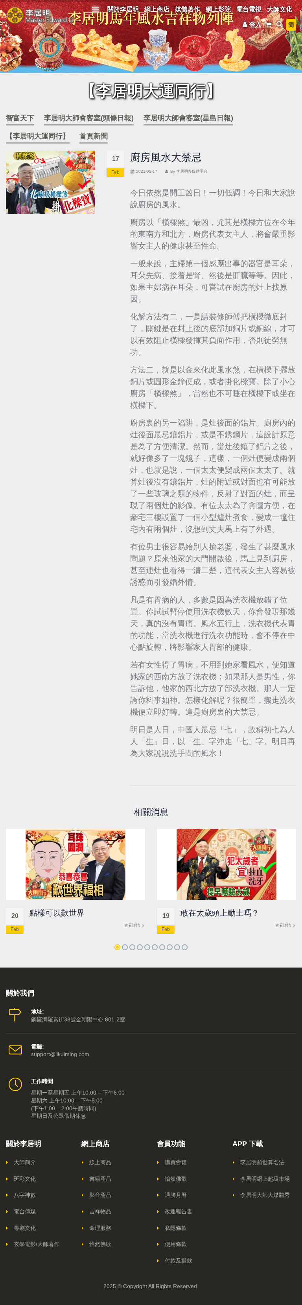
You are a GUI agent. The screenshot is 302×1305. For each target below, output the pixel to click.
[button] (117, 947)
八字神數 (25, 1195)
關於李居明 (123, 9)
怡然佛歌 (100, 1244)
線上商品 (100, 1162)
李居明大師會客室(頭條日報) (89, 118)
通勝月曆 (176, 1195)
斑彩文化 (25, 1179)
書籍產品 (100, 1179)
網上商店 (156, 9)
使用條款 (176, 1244)
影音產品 (100, 1195)
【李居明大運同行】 (38, 136)
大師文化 (279, 9)
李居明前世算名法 (262, 1162)
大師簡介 (25, 1162)
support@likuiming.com (60, 1054)
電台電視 (248, 9)
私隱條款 (176, 1228)
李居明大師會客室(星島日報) (188, 118)
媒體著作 (187, 9)
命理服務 (100, 1228)
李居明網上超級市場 (265, 1179)
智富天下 (20, 118)
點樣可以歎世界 (57, 913)
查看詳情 (132, 925)
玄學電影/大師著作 (36, 1244)
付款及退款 (178, 1260)
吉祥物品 (100, 1211)
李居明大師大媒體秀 (265, 1195)
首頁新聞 (93, 136)
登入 (255, 24)
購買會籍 (176, 1162)
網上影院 (218, 9)
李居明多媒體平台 (192, 171)
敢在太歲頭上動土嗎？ (219, 913)
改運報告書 (178, 1211)
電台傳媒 (25, 1211)
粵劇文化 (25, 1228)
